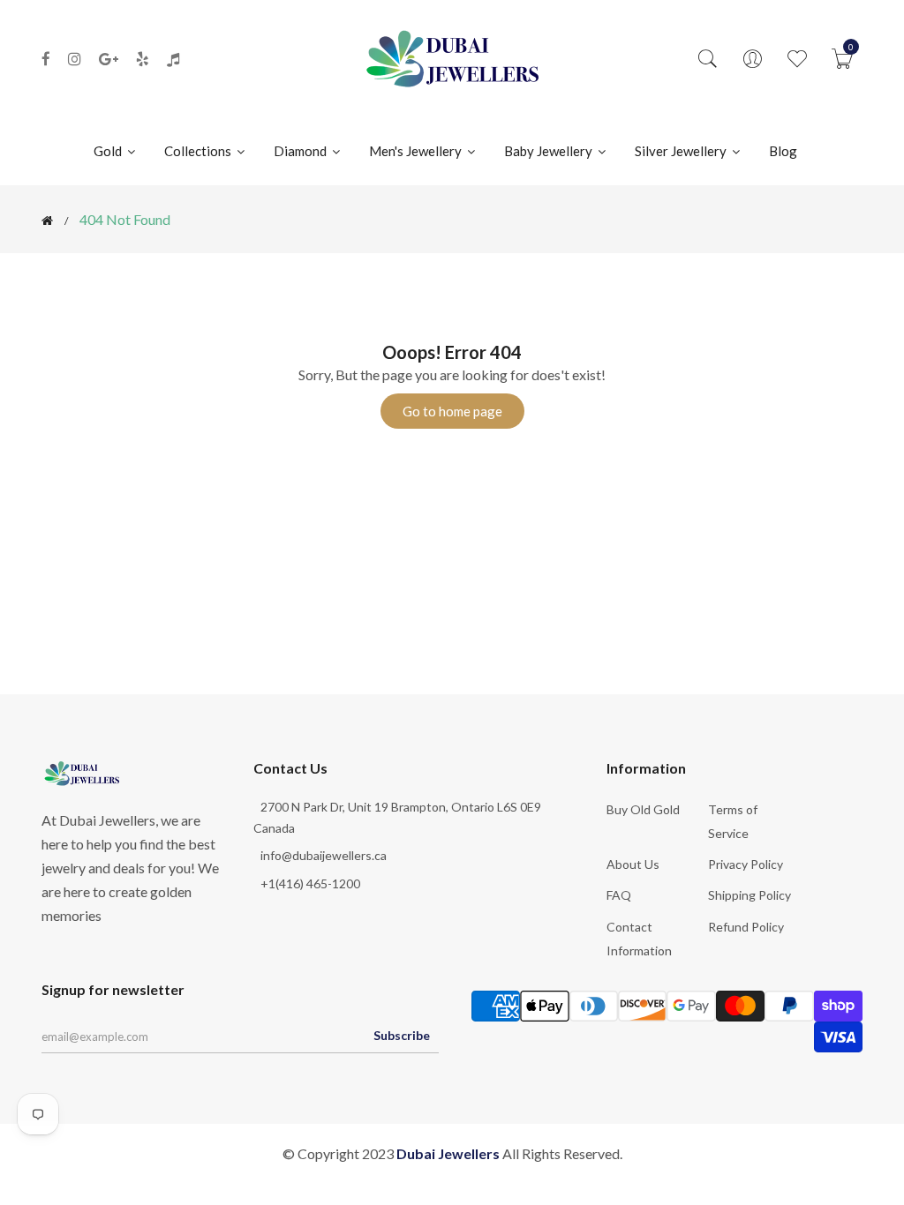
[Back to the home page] (47, 220)
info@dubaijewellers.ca (323, 855)
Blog (783, 151)
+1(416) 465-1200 (310, 883)
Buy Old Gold (643, 809)
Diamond (301, 151)
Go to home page (452, 411)
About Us (632, 864)
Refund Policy (746, 926)
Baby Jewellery (549, 151)
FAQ (618, 894)
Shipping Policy (749, 894)
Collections (199, 151)
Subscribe (401, 1035)
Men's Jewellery (416, 151)
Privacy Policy (745, 864)
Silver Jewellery (682, 151)
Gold (109, 151)
